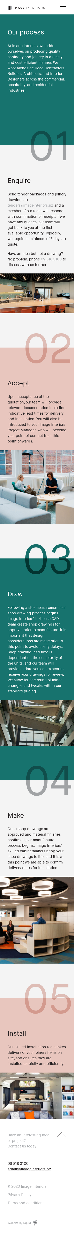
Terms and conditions (26, 1203)
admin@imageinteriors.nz (29, 1169)
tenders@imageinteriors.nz (30, 205)
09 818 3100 (51, 259)
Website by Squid (20, 1223)
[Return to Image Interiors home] (26, 7)
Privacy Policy (19, 1195)
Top (62, 1137)
